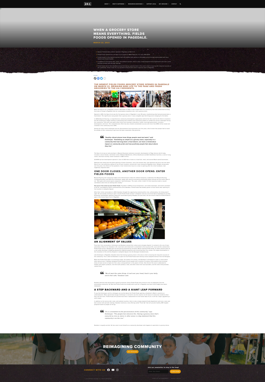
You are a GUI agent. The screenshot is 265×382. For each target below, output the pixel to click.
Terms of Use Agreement (160, 378)
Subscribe (175, 371)
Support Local (151, 4)
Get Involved (163, 4)
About (106, 4)
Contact (174, 4)
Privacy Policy (176, 378)
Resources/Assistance (135, 4)
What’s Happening (118, 4)
